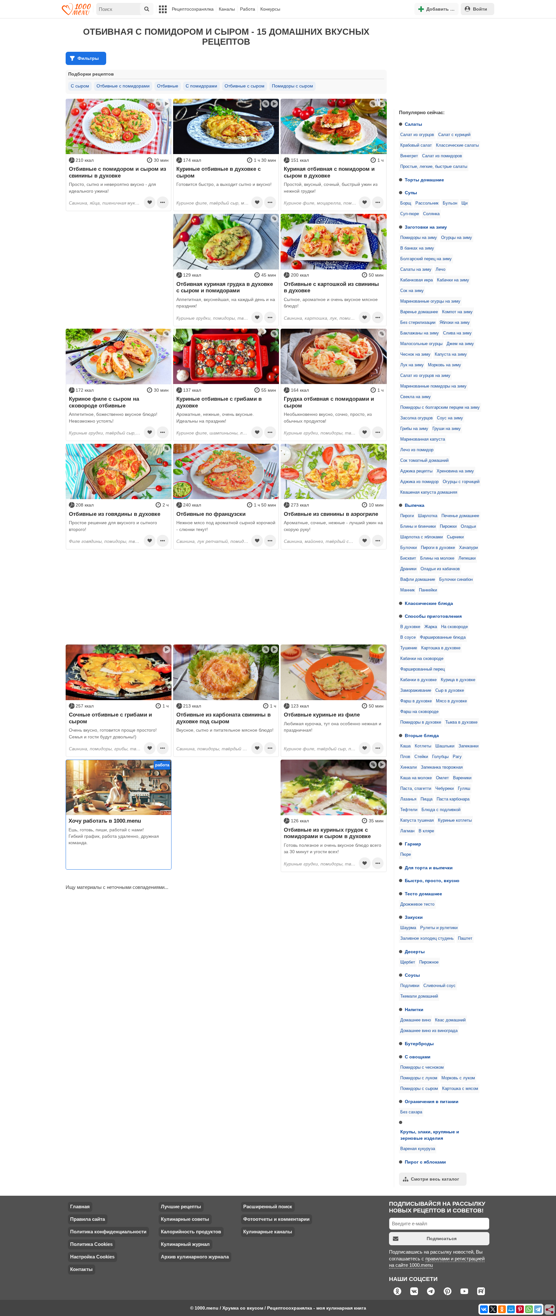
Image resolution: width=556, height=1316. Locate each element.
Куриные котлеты (455, 820)
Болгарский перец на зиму (426, 259)
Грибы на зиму (414, 428)
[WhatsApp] (529, 1309)
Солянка (431, 214)
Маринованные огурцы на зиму (430, 301)
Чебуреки (444, 788)
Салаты (413, 124)
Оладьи (468, 526)
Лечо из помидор (416, 450)
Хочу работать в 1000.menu (105, 821)
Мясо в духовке (451, 701)
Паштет (465, 938)
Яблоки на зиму (455, 322)
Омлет (442, 778)
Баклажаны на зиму (419, 333)
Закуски (414, 917)
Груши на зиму (446, 428)
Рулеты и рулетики (439, 928)
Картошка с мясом (460, 1088)
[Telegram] (538, 1309)
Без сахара (411, 1112)
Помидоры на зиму (418, 237)
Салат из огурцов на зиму (425, 375)
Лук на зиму (412, 365)
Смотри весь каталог (435, 1179)
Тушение (408, 648)
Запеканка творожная (442, 767)
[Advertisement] (442, 62)
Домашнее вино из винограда (429, 1030)
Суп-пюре (409, 214)
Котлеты (423, 746)
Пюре (405, 854)
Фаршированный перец (422, 669)
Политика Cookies (91, 1244)
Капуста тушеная (417, 820)
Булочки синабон (456, 579)
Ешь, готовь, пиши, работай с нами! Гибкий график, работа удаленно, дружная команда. (114, 836)
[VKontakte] (484, 1309)
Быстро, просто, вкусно (432, 880)
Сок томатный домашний (424, 460)
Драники (408, 569)
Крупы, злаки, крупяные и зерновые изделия (429, 1135)
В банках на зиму (417, 248)
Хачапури (468, 547)
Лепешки (467, 558)
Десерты (415, 951)
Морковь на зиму (444, 365)
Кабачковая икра (416, 280)
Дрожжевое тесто (417, 904)
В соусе (408, 637)
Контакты (81, 1269)
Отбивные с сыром (244, 85)
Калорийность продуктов (191, 1231)
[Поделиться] (550, 1310)
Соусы (412, 975)
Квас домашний (450, 1020)
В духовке (410, 627)
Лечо (440, 269)
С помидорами (201, 85)
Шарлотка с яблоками (421, 537)
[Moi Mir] (511, 1309)
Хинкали (408, 767)
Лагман (407, 831)
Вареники (462, 778)
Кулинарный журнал (185, 1244)
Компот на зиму (457, 312)
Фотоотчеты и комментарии (276, 1219)
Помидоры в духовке (420, 722)
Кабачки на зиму (453, 280)
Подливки (409, 985)
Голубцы (440, 756)
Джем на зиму (460, 344)
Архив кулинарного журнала (195, 1256)
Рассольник (427, 203)
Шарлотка (427, 516)
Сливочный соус (439, 985)
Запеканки (468, 746)
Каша (405, 746)
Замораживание (415, 690)
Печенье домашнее (460, 516)
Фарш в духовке (416, 701)
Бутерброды (419, 1043)
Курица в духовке (458, 680)
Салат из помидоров (442, 156)
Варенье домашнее (419, 312)
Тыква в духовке (461, 722)
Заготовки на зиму (426, 227)
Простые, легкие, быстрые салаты (433, 166)
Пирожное (429, 962)
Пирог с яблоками (425, 1162)
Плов (405, 756)
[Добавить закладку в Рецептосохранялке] (149, 202)
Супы (411, 192)
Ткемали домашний (419, 996)
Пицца (426, 799)
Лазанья (408, 799)
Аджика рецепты (416, 471)
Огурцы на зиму (456, 237)
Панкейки (428, 590)
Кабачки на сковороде (421, 658)
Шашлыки (444, 746)
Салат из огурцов (417, 135)
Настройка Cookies (92, 1256)
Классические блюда (429, 603)
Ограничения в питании (432, 1101)
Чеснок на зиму (415, 354)
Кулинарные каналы (267, 1231)
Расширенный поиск (267, 1206)
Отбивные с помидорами (123, 85)
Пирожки (448, 526)
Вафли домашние (417, 579)
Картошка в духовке (440, 648)
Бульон (450, 203)
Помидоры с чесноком (422, 1067)
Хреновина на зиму (455, 471)
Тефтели (408, 810)
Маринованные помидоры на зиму (433, 386)
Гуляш (464, 788)
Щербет (407, 962)
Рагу (457, 756)
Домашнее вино (415, 1020)
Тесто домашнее (423, 893)
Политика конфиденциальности (108, 1231)
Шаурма (408, 928)
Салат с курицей (454, 135)
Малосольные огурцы (421, 344)
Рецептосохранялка (193, 9)
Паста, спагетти (415, 788)
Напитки (414, 1009)
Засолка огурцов (416, 418)
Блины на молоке (437, 558)
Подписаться (442, 1238)
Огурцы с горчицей (461, 482)
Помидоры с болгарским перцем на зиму (440, 407)
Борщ (405, 203)
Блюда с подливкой (441, 810)
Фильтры (88, 58)
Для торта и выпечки (429, 867)
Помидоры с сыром (419, 1088)
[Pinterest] (520, 1309)
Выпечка (414, 505)
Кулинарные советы (185, 1219)
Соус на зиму (450, 418)
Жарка (430, 627)
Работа (247, 9)
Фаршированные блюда (443, 637)
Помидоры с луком (418, 1078)
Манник (407, 590)
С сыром (80, 85)
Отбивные (167, 85)
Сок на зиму (412, 290)
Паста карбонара (453, 799)
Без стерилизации (417, 322)
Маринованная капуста (422, 439)
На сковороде (454, 627)
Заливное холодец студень (427, 938)
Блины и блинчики (418, 526)
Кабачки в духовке (418, 680)
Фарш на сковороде (419, 711)
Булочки (408, 547)
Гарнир (413, 843)
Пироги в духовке (438, 547)
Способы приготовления (433, 616)
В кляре (426, 831)
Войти (480, 9)
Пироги (407, 516)
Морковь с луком (458, 1078)
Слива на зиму (457, 333)
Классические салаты (457, 145)
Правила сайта (87, 1219)
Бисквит (408, 558)
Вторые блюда (422, 735)
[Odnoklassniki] (502, 1309)
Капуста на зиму (451, 354)
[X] (493, 1309)
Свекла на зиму (415, 397)
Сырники (455, 537)
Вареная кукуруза (417, 1149)
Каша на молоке (416, 778)
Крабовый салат (416, 145)
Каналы (227, 9)
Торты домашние (424, 179)
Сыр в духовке (449, 690)
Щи (464, 203)
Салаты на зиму (415, 269)
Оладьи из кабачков (440, 569)
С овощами (418, 1056)
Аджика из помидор (419, 482)
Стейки (421, 756)
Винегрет (409, 156)
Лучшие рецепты (181, 1206)
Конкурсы (270, 9)
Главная (80, 1206)
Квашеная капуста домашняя (428, 492)
